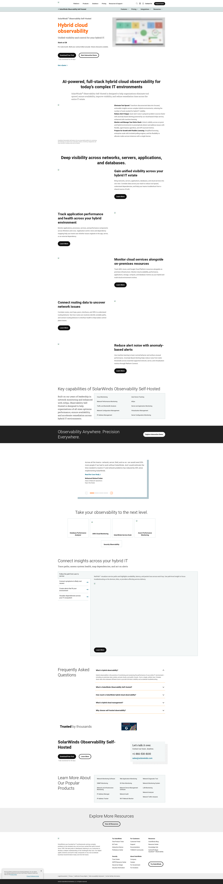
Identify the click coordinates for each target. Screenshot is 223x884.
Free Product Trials (118, 841)
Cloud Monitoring (102, 397)
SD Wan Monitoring (126, 783)
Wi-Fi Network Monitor (126, 798)
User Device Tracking (137, 397)
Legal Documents (62, 876)
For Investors (134, 868)
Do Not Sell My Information (113, 876)
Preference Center (117, 850)
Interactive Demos (117, 847)
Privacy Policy (13, 874)
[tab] (74, 575)
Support (132, 844)
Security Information (118, 868)
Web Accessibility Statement (96, 876)
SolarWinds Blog (153, 841)
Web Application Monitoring (128, 779)
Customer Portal (135, 841)
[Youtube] (160, 856)
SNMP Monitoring (102, 783)
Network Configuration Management (108, 410)
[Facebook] (149, 856)
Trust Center (116, 859)
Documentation (135, 847)
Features (124, 9)
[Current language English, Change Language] (140, 3)
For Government (135, 865)
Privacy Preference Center (33, 876)
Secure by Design (117, 865)
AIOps (133, 401)
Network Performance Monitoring (107, 401)
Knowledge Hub (153, 847)
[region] (22, 874)
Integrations (145, 9)
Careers (132, 862)
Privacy (71, 876)
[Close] (41, 871)
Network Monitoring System (151, 783)
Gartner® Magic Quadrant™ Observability (155, 851)
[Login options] (143, 3)
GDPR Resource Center (119, 862)
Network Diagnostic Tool (150, 779)
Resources (157, 9)
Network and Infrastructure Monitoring (105, 788)
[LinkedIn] (163, 856)
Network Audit (124, 794)
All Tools (115, 844)
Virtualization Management (139, 410)
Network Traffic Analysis (150, 797)
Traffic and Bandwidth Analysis (106, 406)
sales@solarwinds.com (142, 758)
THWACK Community (136, 850)
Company (133, 859)
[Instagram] (153, 856)
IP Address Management (104, 415)
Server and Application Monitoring (141, 406)
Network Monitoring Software (106, 779)
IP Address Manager (103, 794)
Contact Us (148, 3)
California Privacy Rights (80, 876)
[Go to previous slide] (86, 493)
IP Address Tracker (102, 798)
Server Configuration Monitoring (141, 415)
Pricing (104, 3)
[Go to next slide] (111, 493)
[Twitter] (156, 856)
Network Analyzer (148, 792)
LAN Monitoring (148, 788)
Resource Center (153, 844)
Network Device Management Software (129, 788)
